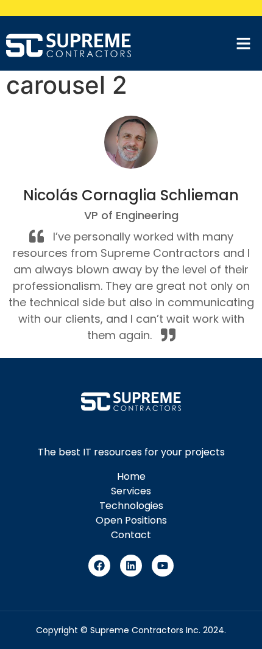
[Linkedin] (131, 566)
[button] (247, 44)
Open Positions (131, 520)
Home (131, 476)
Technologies (131, 506)
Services (131, 491)
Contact (131, 535)
